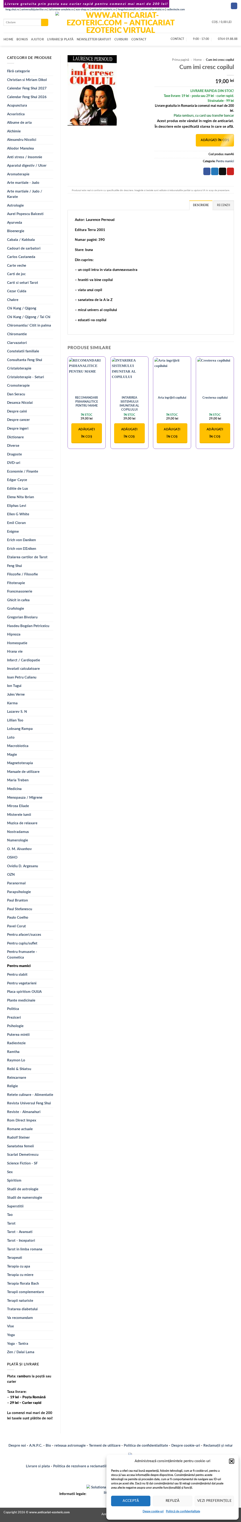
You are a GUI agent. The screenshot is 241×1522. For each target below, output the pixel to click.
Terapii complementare (25, 1292)
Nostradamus (18, 832)
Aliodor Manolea (20, 148)
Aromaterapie (18, 174)
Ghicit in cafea (18, 600)
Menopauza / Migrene (24, 797)
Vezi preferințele (214, 1501)
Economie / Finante (22, 471)
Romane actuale (20, 1129)
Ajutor (37, 39)
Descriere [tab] (201, 205)
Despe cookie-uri (153, 1511)
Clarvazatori (17, 343)
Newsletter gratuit (94, 39)
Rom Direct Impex (21, 1120)
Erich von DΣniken (21, 549)
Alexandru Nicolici (21, 140)
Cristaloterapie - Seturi (25, 377)
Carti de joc (16, 274)
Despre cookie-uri (186, 1445)
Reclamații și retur (218, 1445)
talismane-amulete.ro (61, 9)
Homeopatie (17, 643)
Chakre (12, 300)
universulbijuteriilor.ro (34, 9)
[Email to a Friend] (222, 171)
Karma (12, 703)
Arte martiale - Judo (23, 183)
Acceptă (131, 1501)
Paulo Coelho (17, 917)
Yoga (11, 1335)
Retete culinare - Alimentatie (30, 1095)
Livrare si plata (38, 1466)
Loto (11, 737)
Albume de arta (19, 122)
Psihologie (15, 1026)
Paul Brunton (17, 900)
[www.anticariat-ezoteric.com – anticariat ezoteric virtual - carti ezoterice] (120, 22)
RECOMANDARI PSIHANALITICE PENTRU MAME (86, 401)
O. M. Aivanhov (19, 849)
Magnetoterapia (20, 763)
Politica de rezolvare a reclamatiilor (81, 1466)
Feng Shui (14, 566)
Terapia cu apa (18, 1266)
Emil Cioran (16, 523)
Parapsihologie (19, 892)
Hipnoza (13, 634)
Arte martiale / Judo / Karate (24, 194)
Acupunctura (17, 105)
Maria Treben (17, 780)
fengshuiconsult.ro (128, 9)
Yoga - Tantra (17, 1343)
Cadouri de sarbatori (23, 248)
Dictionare (15, 437)
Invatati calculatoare (23, 668)
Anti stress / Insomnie (24, 157)
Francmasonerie (19, 591)
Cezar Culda (16, 291)
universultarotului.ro (153, 9)
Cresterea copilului (215, 397)
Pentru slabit (17, 974)
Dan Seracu (16, 394)
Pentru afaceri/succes (24, 934)
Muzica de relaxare (22, 823)
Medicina (14, 789)
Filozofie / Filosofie (22, 574)
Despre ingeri (17, 428)
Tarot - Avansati (19, 1232)
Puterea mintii (18, 1035)
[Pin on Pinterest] (230, 171)
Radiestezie (16, 1043)
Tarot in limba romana (24, 1249)
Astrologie (15, 205)
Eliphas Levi (16, 506)
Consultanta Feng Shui (24, 360)
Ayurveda (14, 222)
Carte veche (16, 265)
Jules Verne (16, 694)
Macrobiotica (17, 746)
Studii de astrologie (22, 1189)
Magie (12, 754)
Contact (139, 39)
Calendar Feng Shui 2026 (27, 97)
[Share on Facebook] (206, 171)
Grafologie (15, 608)
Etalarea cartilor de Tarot (27, 557)
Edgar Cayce (17, 480)
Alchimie (14, 131)
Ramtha (13, 1052)
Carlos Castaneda (21, 257)
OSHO (12, 857)
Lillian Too (15, 720)
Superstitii (15, 1206)
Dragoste (14, 454)
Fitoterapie (16, 583)
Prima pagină (180, 59)
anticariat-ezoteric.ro (103, 9)
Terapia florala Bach (23, 1283)
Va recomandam (20, 1318)
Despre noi (17, 1445)
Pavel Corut (16, 926)
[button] (231, 1461)
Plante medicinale (21, 1000)
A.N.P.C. (35, 1445)
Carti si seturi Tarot (22, 283)
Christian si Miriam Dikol (27, 80)
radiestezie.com (176, 9)
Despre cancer (18, 420)
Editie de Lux (17, 488)
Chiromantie (17, 334)
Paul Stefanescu (19, 909)
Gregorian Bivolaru (22, 617)
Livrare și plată (60, 39)
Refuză (173, 1501)
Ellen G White (18, 514)
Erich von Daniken (21, 540)
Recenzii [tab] (223, 205)
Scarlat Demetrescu (22, 1154)
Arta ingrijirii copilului (172, 397)
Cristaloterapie (19, 368)
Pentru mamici (19, 966)
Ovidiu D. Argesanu (22, 866)
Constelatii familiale (23, 351)
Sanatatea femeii (20, 1146)
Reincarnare (16, 1077)
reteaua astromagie (70, 1445)
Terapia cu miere (20, 1275)
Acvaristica (16, 114)
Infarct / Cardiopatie (23, 660)
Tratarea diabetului (22, 1309)
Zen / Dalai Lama (20, 1352)
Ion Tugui (14, 686)
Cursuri (121, 39)
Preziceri (14, 1017)
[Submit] (44, 22)
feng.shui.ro (12, 9)
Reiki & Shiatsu (19, 1069)
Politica (13, 1009)
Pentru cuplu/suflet (22, 943)
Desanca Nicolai (20, 403)
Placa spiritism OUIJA (24, 992)
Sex (10, 1172)
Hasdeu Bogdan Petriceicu (28, 626)
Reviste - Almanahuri (23, 1112)
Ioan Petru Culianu (21, 677)
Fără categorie (18, 71)
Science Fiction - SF (22, 1163)
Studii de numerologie (24, 1197)
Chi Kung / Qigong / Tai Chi (28, 317)
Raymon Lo (16, 1060)
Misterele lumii (19, 815)
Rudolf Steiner (18, 1137)
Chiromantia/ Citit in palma (29, 325)
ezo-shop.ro (82, 9)
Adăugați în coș (215, 140)
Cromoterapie (18, 385)
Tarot (11, 1223)
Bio (48, 1445)
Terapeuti (14, 1258)
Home (8, 39)
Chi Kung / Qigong (21, 308)
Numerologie (17, 840)
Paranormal (16, 883)
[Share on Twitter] (214, 171)
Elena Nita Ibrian (20, 497)
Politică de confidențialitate (183, 1511)
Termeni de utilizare (104, 1445)
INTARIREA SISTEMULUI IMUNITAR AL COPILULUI (129, 404)
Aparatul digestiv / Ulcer (27, 165)
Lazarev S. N (17, 711)
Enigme (13, 531)
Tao (10, 1215)
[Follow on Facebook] (234, 6)
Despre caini (17, 411)
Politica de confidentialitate (146, 1445)
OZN (11, 874)
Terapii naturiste (20, 1300)
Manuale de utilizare (23, 772)
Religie (12, 1086)
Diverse (13, 445)
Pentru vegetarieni (21, 983)
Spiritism (14, 1180)
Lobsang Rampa (20, 729)
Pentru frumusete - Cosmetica (22, 954)
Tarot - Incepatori (21, 1240)
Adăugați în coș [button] (86, 433)
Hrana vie (15, 651)
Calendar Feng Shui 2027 (27, 88)
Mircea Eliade (18, 806)
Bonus (22, 39)
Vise (10, 1326)
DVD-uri (13, 463)
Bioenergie (15, 231)
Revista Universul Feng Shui (29, 1103)
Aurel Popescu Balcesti (25, 214)
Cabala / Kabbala (21, 240)
